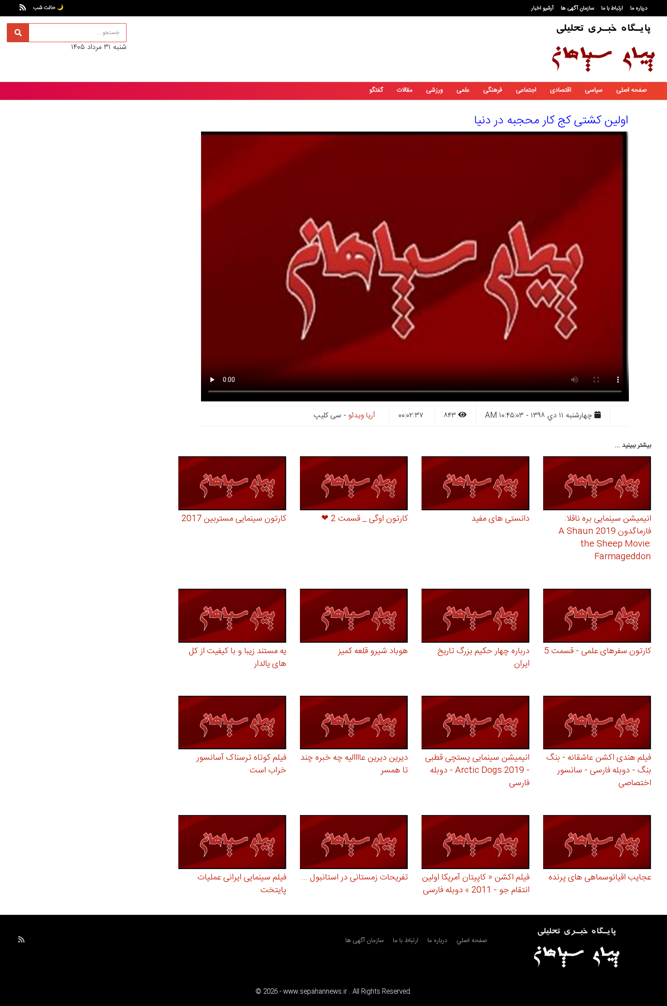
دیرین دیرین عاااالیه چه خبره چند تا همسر (354, 764)
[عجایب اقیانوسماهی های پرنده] (597, 843)
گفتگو (376, 90)
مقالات (404, 90)
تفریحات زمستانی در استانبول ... (354, 877)
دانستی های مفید (500, 519)
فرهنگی (492, 90)
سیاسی (594, 90)
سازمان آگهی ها (577, 8)
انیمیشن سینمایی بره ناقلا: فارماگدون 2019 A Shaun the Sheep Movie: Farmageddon (605, 538)
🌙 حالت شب (48, 7)
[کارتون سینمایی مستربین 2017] (232, 485)
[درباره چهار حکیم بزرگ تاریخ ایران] (476, 617)
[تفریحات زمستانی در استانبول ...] (354, 843)
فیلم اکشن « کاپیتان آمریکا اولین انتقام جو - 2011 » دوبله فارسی (476, 884)
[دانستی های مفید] (476, 485)
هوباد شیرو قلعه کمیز (373, 651)
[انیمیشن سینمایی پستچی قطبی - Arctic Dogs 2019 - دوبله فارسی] (476, 724)
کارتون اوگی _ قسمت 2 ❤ (364, 519)
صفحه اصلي (471, 940)
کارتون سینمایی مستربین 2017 (233, 519)
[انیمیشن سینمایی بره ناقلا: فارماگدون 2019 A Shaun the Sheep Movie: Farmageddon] (597, 485)
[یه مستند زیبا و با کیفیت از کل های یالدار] (232, 617)
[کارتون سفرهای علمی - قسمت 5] (597, 617)
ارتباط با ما (612, 8)
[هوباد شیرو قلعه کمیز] (354, 617)
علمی (463, 90)
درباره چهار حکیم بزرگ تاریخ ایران (483, 658)
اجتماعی (526, 90)
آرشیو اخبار (542, 8)
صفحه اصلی (631, 90)
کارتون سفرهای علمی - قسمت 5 (597, 651)
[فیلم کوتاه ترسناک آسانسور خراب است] (232, 724)
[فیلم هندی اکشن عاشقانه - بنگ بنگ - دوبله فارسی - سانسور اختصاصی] (597, 724)
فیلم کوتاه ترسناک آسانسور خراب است (241, 764)
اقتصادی (560, 90)
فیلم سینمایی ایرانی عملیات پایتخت (241, 884)
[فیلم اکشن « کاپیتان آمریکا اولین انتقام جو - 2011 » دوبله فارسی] (476, 843)
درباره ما (638, 8)
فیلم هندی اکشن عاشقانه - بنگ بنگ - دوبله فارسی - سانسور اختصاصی (598, 770)
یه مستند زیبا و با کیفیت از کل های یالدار (237, 658)
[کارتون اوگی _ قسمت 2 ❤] (354, 485)
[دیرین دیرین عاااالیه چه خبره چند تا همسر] (354, 724)
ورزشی (434, 90)
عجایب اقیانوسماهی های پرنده (600, 877)
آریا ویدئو (361, 416)
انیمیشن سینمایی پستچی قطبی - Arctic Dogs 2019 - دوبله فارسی (477, 770)
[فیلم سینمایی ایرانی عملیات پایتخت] (232, 843)
